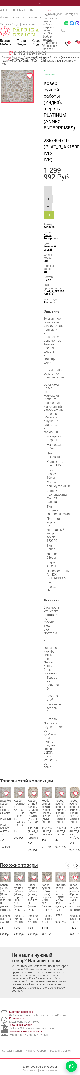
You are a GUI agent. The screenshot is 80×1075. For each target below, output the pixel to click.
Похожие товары (19, 865)
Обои (50, 41)
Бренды (5, 41)
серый (48, 249)
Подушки (39, 44)
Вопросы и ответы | (22, 9)
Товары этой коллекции (26, 781)
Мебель (5, 44)
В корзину (51, 216)
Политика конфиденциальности (40, 1070)
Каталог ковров (36, 1050)
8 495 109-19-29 (30, 53)
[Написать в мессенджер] (71, 1066)
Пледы (22, 44)
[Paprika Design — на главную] (19, 32)
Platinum (49, 302)
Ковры (36, 41)
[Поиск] (63, 31)
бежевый (50, 246)
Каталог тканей (12, 1050)
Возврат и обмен (60, 1050)
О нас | (4, 9)
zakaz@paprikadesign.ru (63, 14)
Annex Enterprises (51, 237)
